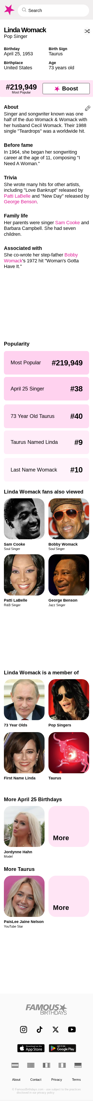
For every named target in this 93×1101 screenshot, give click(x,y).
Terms (76, 1079)
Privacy (56, 1079)
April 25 (12, 53)
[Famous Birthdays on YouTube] (70, 1029)
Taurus (56, 53)
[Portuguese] (30, 1065)
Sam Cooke (67, 222)
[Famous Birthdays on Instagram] (21, 1029)
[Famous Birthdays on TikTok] (37, 1029)
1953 (27, 53)
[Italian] (62, 1065)
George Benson (20, 201)
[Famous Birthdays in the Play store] (62, 1048)
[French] (46, 1065)
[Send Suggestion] (87, 109)
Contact (35, 1079)
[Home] (46, 1009)
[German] (78, 1065)
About (16, 1079)
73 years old (61, 67)
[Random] (87, 31)
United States (18, 67)
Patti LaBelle (17, 196)
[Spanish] (15, 1065)
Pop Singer (15, 36)
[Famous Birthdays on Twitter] (53, 1029)
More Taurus (19, 869)
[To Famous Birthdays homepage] (9, 9)
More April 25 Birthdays (33, 799)
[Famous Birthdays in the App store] (31, 1048)
